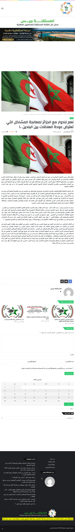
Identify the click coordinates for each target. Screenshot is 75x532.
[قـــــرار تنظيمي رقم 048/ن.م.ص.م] (12, 311)
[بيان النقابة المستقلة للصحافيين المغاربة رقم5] (37, 310)
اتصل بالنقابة (51, 461)
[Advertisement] (37, 55)
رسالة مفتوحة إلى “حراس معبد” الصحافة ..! (23, 477)
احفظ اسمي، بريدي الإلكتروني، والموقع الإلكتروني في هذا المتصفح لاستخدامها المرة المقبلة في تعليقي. (46, 368)
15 (14, 394)
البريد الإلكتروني (69, 361)
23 (5, 397)
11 (58, 394)
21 (25, 397)
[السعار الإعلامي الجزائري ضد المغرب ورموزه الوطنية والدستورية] (62, 311)
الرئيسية (70, 114)
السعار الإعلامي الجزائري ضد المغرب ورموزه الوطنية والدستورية (64, 320)
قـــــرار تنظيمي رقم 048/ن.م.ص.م (14, 319)
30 (5, 401)
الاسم (72, 354)
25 (58, 401)
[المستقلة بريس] (66, 8)
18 (58, 397)
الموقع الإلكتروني (32, 361)
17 (68, 397)
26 (46, 401)
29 (15, 401)
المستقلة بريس (66, 131)
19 (46, 397)
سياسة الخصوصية (50, 467)
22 (15, 397)
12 (46, 394)
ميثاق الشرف (51, 464)
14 (25, 394)
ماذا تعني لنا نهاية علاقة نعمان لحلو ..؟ (25, 504)
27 (34, 401)
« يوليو (72, 408)
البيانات (65, 114)
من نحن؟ (52, 459)
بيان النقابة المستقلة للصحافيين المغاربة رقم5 (38, 318)
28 (25, 401)
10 (68, 394)
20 (34, 397)
